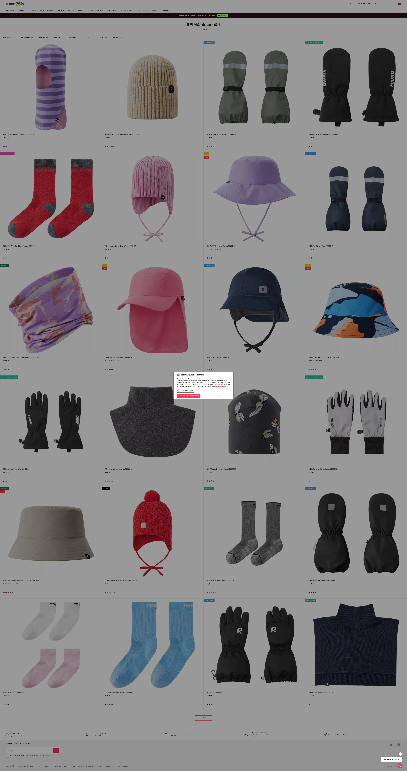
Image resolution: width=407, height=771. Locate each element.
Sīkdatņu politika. (220, 386)
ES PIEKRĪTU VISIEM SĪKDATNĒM (188, 396)
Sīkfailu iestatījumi (187, 391)
